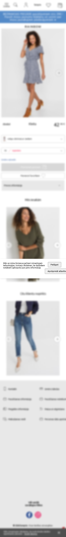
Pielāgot (54, 264)
